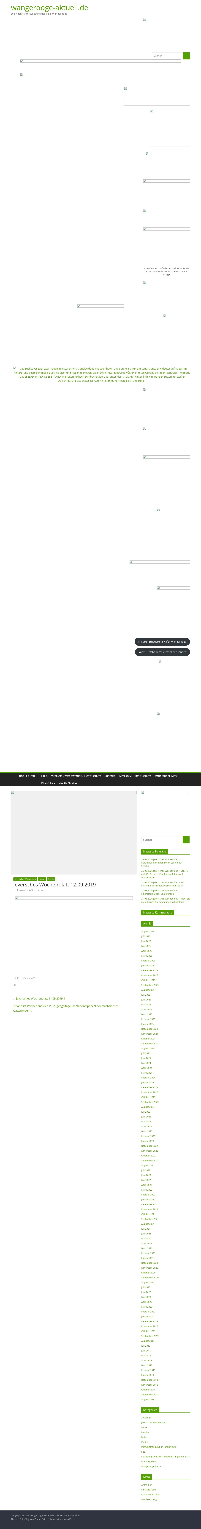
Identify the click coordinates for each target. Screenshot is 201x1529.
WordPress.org (149, 1499)
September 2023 (150, 1101)
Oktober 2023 (148, 1097)
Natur (42, 879)
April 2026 (146, 950)
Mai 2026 (146, 945)
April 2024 (146, 1067)
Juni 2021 (146, 1233)
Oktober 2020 (148, 1272)
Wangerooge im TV (166, 775)
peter (40, 889)
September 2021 (150, 1218)
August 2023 (147, 1106)
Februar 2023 (148, 1136)
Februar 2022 (148, 1194)
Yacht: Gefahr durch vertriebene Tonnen (162, 652)
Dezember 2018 (149, 1379)
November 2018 (149, 1384)
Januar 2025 (147, 1023)
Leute (144, 1427)
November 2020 (149, 1267)
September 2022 (150, 1160)
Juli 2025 (145, 994)
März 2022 (146, 1189)
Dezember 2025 (149, 970)
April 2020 (146, 1301)
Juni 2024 (146, 1058)
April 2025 (146, 1009)
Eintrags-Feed (148, 1489)
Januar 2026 (147, 965)
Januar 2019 (147, 1374)
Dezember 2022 (149, 1145)
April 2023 (146, 1126)
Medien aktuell (68, 782)
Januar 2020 (147, 1316)
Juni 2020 (146, 1292)
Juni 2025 (146, 999)
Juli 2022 (145, 1170)
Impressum (125, 775)
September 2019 (150, 1335)
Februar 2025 (148, 1019)
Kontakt (110, 775)
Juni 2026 (146, 941)
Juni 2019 (146, 1350)
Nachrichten (27, 775)
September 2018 (150, 1394)
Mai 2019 (146, 1355)
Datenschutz (143, 775)
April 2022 (146, 1184)
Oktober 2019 (148, 1331)
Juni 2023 (146, 1116)
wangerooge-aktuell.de (49, 7)
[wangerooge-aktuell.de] (14, 779)
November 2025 (149, 975)
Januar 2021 (147, 1257)
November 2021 (149, 1209)
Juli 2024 (145, 1053)
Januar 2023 (147, 1140)
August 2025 (147, 989)
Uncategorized (149, 1461)
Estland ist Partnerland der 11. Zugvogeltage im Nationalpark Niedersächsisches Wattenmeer (66, 1008)
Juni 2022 (146, 1175)
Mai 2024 (146, 1062)
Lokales (145, 1432)
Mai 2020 (146, 1296)
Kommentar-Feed (150, 1494)
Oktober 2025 (148, 980)
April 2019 (146, 1360)
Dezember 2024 (149, 1028)
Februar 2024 (148, 1077)
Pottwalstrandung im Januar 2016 (159, 1446)
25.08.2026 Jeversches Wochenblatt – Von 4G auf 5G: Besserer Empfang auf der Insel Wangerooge (164, 874)
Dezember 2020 (149, 1262)
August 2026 (147, 931)
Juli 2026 (145, 936)
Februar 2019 (148, 1370)
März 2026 (146, 955)
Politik (51, 879)
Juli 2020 (145, 1287)
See (143, 1451)
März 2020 (146, 1306)
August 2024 (147, 1048)
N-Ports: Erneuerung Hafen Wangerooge (162, 641)
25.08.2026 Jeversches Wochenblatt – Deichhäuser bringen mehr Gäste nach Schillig (161, 862)
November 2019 (149, 1326)
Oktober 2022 (148, 1155)
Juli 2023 (145, 1111)
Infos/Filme (48, 782)
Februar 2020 (148, 1311)
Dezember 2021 (149, 1204)
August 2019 (147, 1340)
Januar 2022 (147, 1199)
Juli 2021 (145, 1228)
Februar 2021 (148, 1253)
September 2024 (150, 1043)
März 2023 (146, 1131)
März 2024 (146, 1072)
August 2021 (147, 1223)
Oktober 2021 (148, 1214)
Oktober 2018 (148, 1389)
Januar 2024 (147, 1082)
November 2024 (149, 1033)
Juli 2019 (145, 1345)
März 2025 (146, 1014)
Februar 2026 (148, 960)
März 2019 (146, 1365)
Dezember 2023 (149, 1087)
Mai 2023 (146, 1121)
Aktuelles (146, 1417)
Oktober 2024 (148, 1038)
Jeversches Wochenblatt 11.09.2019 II (39, 998)
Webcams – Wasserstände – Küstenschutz (76, 775)
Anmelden (146, 1484)
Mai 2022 (146, 1179)
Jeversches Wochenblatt (25, 879)
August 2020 (147, 1282)
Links (44, 775)
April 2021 (146, 1243)
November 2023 (149, 1092)
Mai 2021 (146, 1238)
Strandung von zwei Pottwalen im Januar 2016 (165, 1456)
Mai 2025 (146, 1004)
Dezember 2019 (149, 1321)
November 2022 (149, 1150)
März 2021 (146, 1248)
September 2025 (150, 984)
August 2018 (147, 1399)
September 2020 (150, 1277)
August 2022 (147, 1165)
